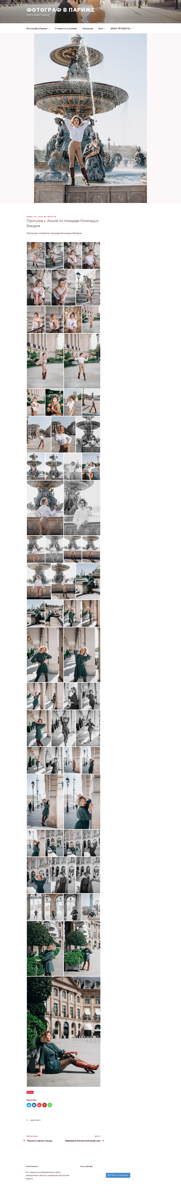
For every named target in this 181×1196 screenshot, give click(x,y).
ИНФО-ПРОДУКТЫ (120, 28)
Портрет (36, 1120)
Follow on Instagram (119, 1175)
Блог (101, 28)
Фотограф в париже (61, 10)
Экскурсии (87, 28)
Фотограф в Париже (37, 28)
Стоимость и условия (66, 28)
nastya (52, 217)
